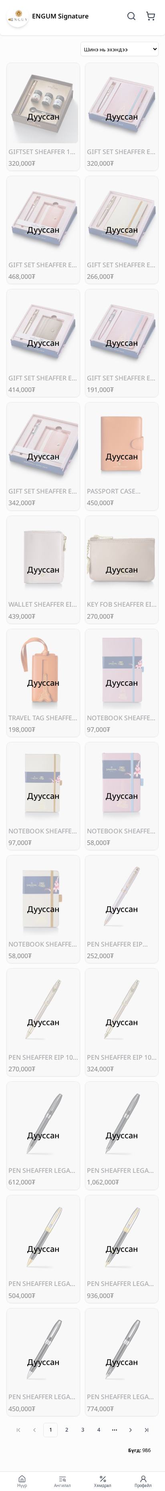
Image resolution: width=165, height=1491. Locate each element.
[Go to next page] (130, 1430)
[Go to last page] (146, 1430)
